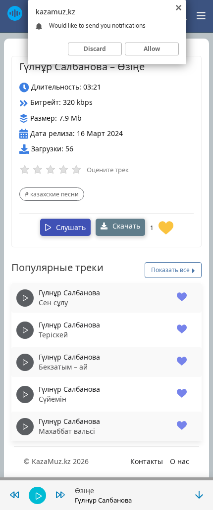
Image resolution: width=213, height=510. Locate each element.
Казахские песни (54, 194)
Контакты (146, 461)
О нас (179, 461)
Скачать (125, 226)
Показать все (171, 270)
